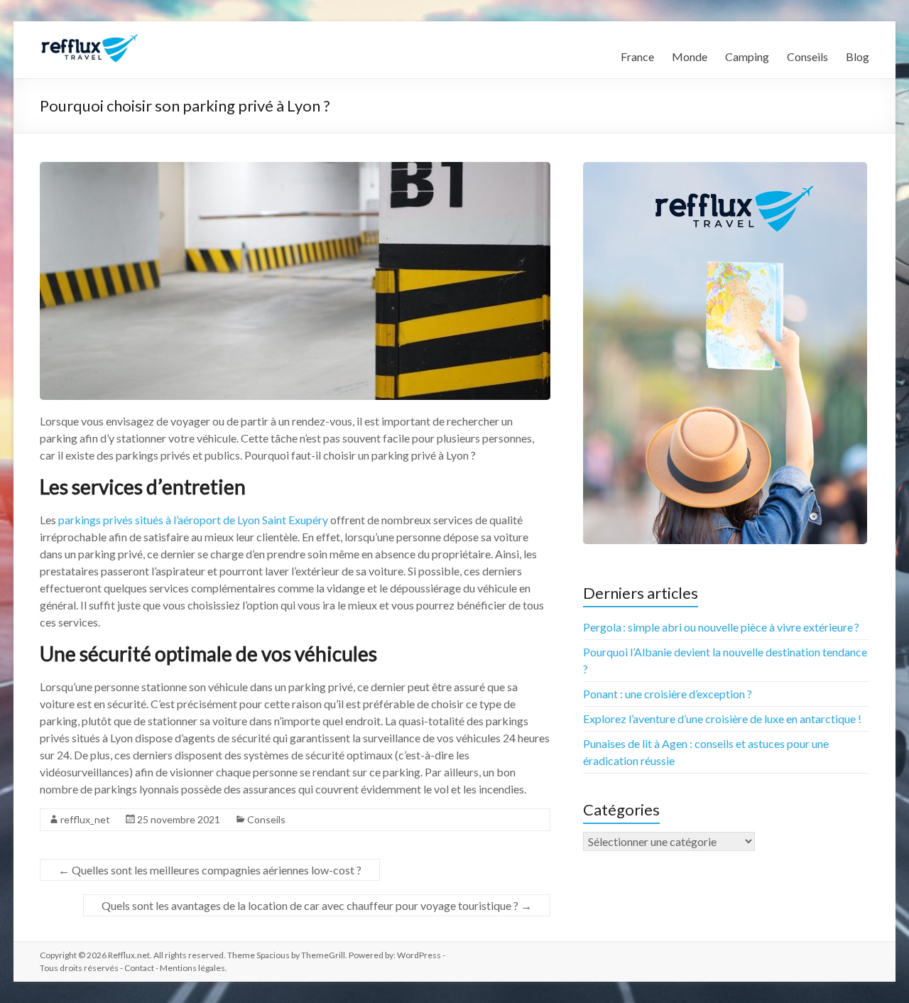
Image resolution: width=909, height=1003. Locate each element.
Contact (139, 968)
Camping (747, 56)
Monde (689, 56)
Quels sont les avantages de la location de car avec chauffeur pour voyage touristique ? (317, 905)
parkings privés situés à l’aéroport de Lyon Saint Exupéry (193, 519)
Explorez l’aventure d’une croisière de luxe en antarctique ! (722, 718)
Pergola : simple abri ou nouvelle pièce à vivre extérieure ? (721, 627)
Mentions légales (192, 968)
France (637, 56)
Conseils (807, 56)
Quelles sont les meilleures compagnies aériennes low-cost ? (209, 870)
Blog (857, 56)
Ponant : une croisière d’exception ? (667, 693)
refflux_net (85, 819)
